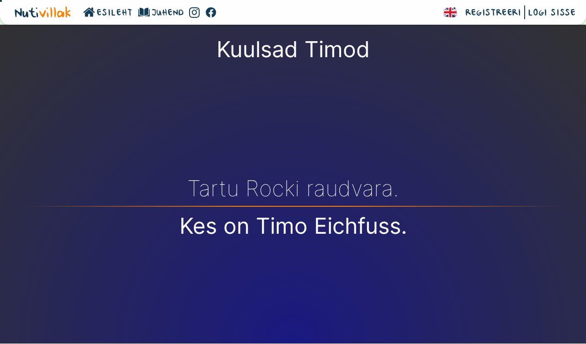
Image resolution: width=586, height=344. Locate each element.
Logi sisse (552, 13)
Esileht (115, 13)
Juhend (168, 13)
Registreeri (493, 13)
